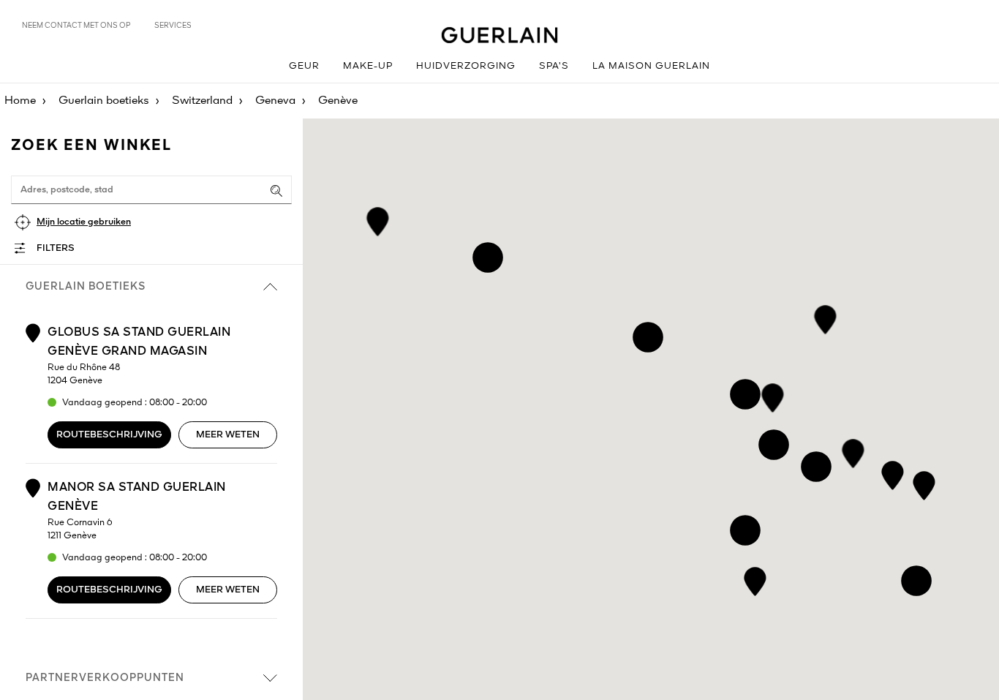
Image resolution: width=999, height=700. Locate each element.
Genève (338, 101)
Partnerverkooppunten (105, 678)
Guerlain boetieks (104, 101)
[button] (755, 579)
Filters (56, 248)
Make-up (368, 66)
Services (173, 25)
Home (20, 101)
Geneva (275, 101)
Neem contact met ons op (76, 25)
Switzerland (202, 101)
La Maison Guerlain (651, 66)
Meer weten (228, 435)
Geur (304, 66)
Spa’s (554, 66)
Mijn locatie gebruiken (84, 222)
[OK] (276, 191)
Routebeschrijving (109, 435)
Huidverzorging (466, 66)
